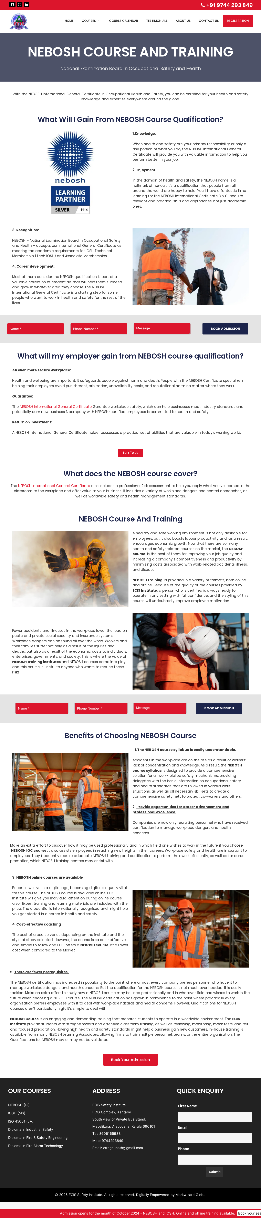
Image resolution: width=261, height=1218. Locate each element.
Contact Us (209, 21)
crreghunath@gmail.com (123, 1148)
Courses (89, 21)
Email (182, 1127)
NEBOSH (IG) (19, 1105)
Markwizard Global (191, 1195)
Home (69, 21)
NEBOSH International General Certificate (55, 406)
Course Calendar (123, 21)
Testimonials (157, 21)
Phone (183, 1149)
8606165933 (110, 1134)
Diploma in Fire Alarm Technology (35, 1146)
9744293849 (112, 1141)
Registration (238, 21)
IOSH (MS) (16, 1113)
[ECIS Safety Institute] (19, 21)
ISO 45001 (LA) (20, 1121)
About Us (183, 21)
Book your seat (227, 1213)
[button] (130, 453)
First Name (187, 1106)
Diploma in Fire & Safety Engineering (37, 1138)
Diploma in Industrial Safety (30, 1129)
